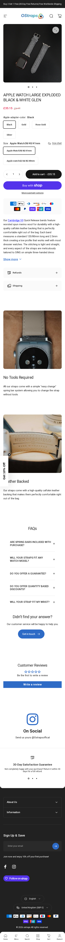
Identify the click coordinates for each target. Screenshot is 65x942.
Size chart (57, 143)
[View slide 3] (36, 779)
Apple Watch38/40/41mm (19, 150)
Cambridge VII (15, 220)
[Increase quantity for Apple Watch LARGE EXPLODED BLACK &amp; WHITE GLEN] (19, 174)
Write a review (32, 684)
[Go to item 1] (32, 87)
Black (9, 124)
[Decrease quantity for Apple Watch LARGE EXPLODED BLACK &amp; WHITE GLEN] (7, 174)
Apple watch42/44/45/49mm (21, 161)
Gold (24, 124)
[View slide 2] (32, 779)
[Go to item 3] (36, 87)
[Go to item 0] (28, 87)
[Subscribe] (55, 846)
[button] (4, 471)
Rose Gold (41, 124)
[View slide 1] (28, 779)
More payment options (33, 193)
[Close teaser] (9, 454)
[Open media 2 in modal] (55, 30)
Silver (9, 135)
